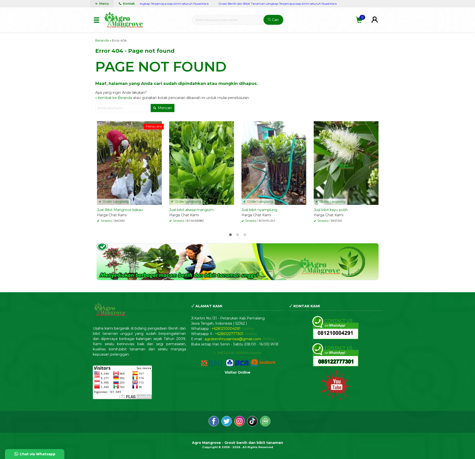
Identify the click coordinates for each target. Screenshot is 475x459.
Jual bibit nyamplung (259, 210)
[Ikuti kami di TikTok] (252, 422)
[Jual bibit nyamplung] (273, 163)
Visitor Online (237, 372)
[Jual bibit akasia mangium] (201, 163)
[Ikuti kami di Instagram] (239, 422)
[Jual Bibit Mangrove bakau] (129, 163)
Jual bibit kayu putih (331, 210)
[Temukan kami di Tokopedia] (265, 422)
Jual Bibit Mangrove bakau (120, 210)
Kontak (128, 3)
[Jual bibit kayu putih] (346, 163)
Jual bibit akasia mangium (191, 210)
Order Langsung (115, 201)
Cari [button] (275, 20)
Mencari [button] (164, 108)
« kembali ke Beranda (113, 98)
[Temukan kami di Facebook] (214, 422)
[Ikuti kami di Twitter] (226, 422)
